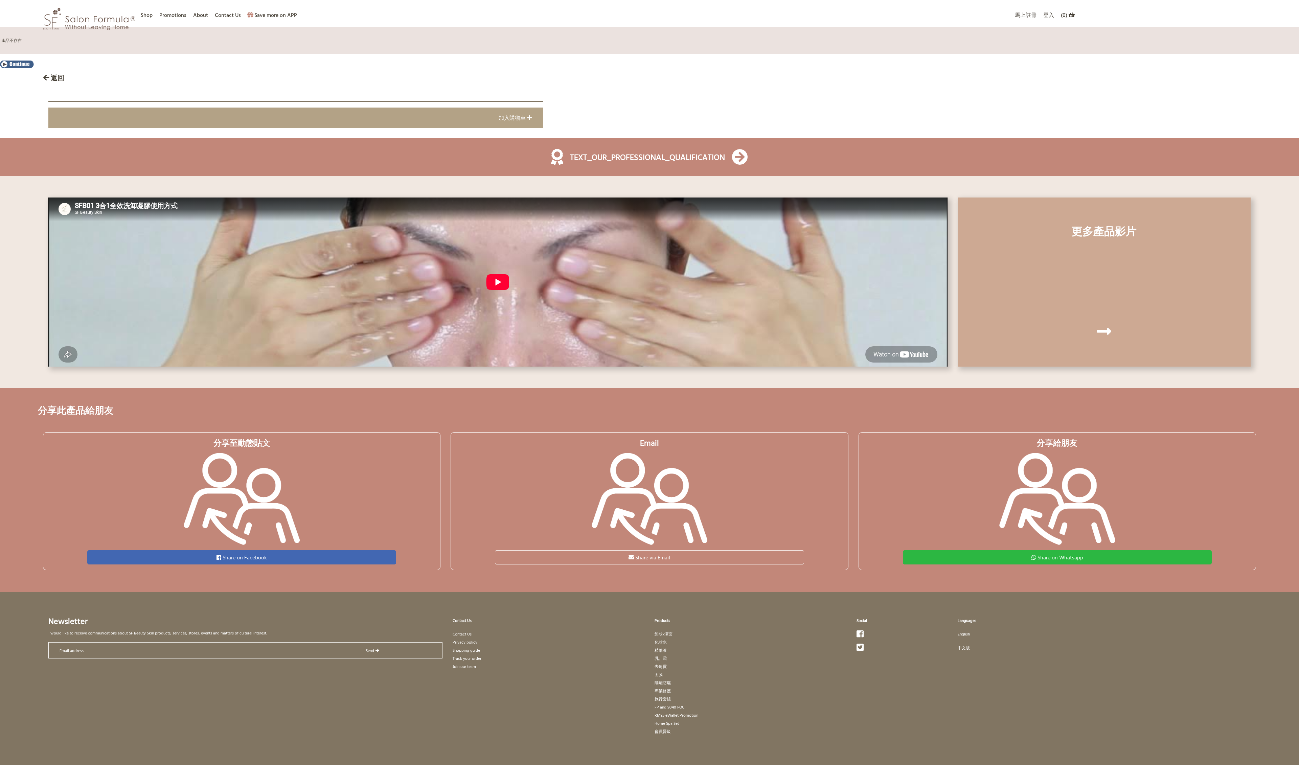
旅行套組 (663, 699)
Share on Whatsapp (1060, 557)
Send (370, 650)
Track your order (467, 658)
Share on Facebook (245, 557)
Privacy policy (465, 642)
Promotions (172, 15)
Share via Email (652, 557)
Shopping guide (466, 650)
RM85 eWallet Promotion (676, 715)
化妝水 (661, 642)
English (964, 634)
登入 (1048, 15)
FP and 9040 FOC (669, 707)
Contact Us (228, 15)
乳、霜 (661, 658)
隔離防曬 (663, 682)
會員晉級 (663, 731)
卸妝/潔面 (664, 634)
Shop (147, 15)
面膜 (659, 674)
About (200, 15)
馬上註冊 (1025, 15)
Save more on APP (275, 15)
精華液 (661, 650)
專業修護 (663, 691)
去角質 (661, 666)
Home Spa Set (667, 723)
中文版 (964, 648)
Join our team (464, 666)
